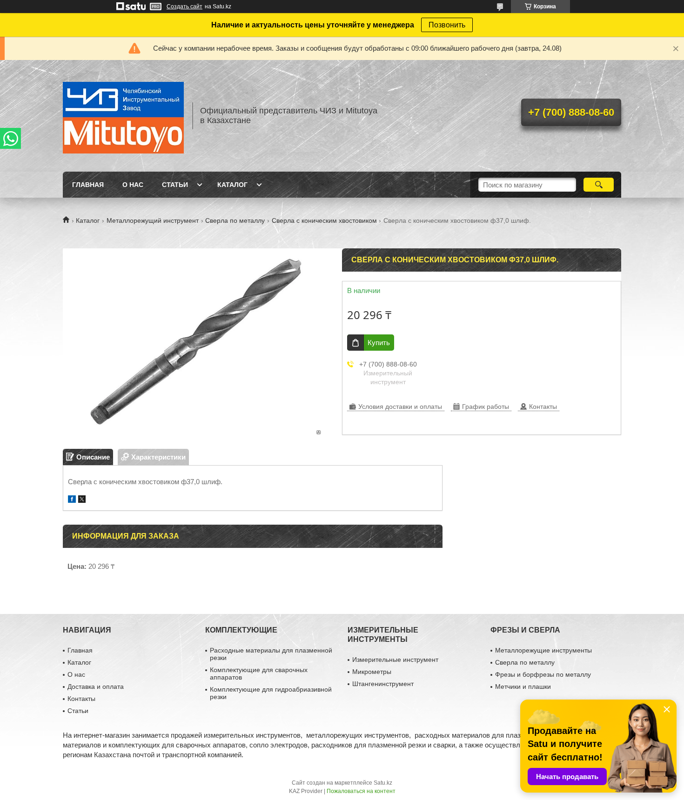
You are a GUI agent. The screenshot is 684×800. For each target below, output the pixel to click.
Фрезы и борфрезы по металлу (543, 674)
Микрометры (371, 671)
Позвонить (447, 25)
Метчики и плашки (523, 686)
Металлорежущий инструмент (153, 220)
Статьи (175, 184)
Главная (88, 184)
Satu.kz (383, 783)
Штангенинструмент (383, 683)
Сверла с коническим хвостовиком (324, 220)
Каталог (232, 184)
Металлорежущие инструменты (543, 650)
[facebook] (72, 500)
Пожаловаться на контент (361, 791)
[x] (82, 500)
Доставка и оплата (95, 686)
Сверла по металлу (235, 220)
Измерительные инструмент (395, 659)
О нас (132, 184)
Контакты (81, 698)
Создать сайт (184, 6)
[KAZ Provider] (123, 116)
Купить (379, 343)
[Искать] (598, 185)
